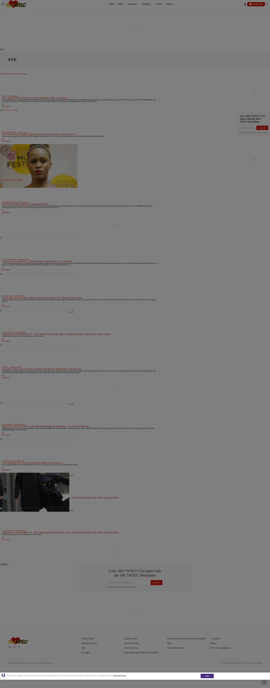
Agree (207, 676)
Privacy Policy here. (119, 675)
